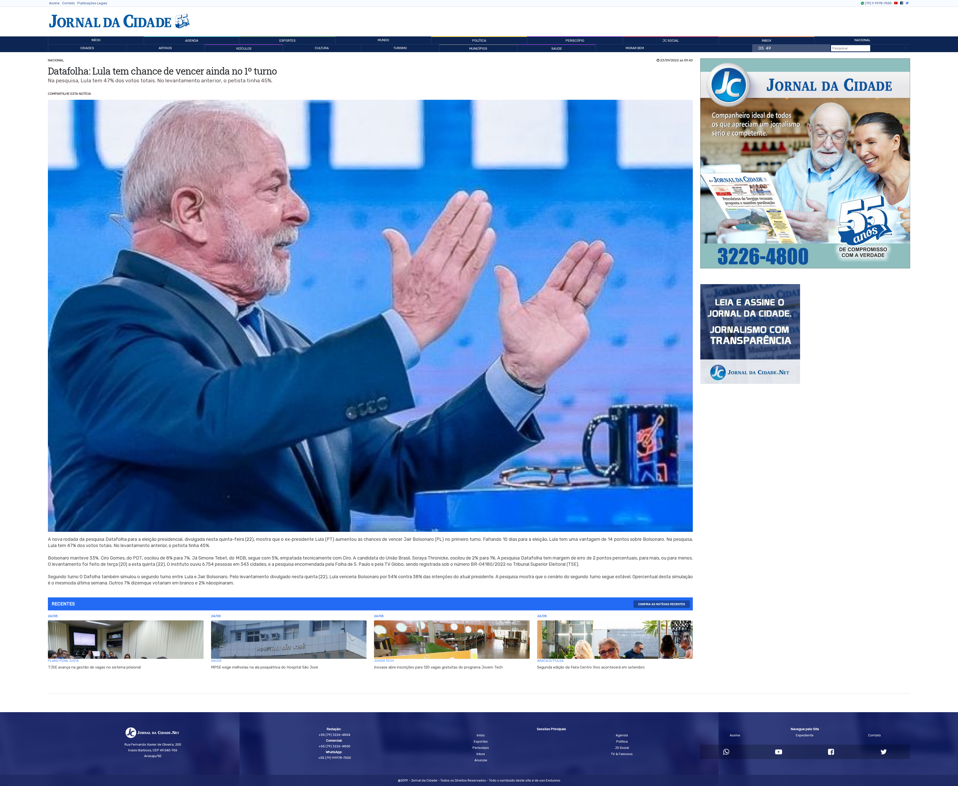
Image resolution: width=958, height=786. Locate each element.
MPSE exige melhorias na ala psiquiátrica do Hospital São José (264, 667)
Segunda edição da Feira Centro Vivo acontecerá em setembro (591, 667)
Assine (54, 3)
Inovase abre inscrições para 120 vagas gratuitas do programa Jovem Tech (438, 667)
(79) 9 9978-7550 (878, 3)
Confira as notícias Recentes (661, 604)
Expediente (805, 735)
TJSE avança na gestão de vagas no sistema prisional (94, 667)
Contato (68, 3)
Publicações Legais (92, 3)
